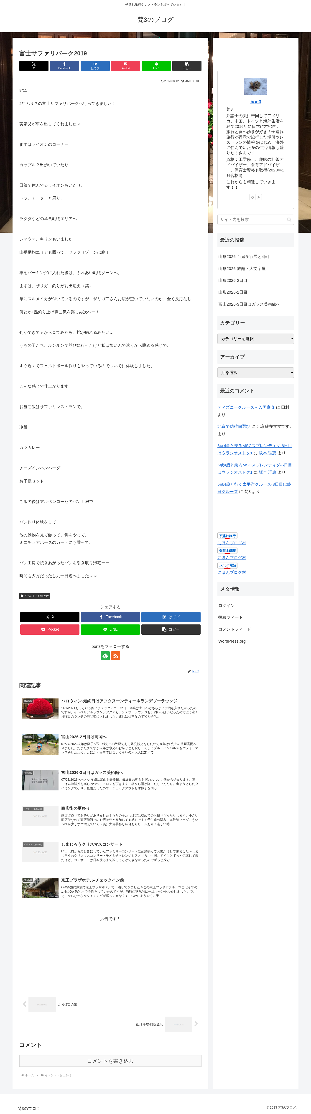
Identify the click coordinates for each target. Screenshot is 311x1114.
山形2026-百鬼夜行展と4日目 (245, 256)
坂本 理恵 (267, 453)
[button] (186, 66)
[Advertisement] (110, 954)
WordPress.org (232, 641)
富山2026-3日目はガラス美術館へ (249, 304)
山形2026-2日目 (232, 280)
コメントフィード (234, 629)
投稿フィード (230, 617)
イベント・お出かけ (36, 595)
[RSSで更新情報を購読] (115, 655)
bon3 (255, 101)
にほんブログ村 (231, 543)
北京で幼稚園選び (233, 426)
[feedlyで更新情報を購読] (105, 655)
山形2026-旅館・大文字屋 (242, 268)
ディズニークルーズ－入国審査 (246, 407)
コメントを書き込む (110, 1061)
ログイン (226, 605)
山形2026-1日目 (232, 292)
